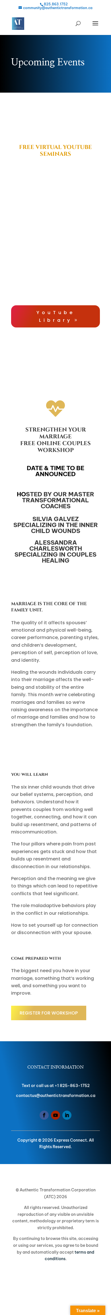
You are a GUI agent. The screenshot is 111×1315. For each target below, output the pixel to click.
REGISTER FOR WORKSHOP (49, 1013)
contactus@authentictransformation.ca (55, 1095)
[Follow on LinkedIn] (66, 1115)
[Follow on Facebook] (44, 1115)
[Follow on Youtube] (55, 1115)
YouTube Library (55, 316)
